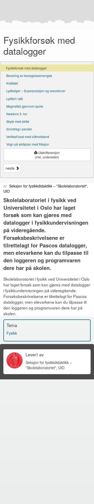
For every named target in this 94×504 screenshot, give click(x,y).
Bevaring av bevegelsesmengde (29, 75)
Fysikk (12, 333)
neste (10, 168)
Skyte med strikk (17, 121)
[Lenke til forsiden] (46, 14)
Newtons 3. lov (16, 114)
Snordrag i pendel (19, 129)
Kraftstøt (12, 83)
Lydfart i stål (14, 98)
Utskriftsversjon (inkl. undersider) (47, 154)
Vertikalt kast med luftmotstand (27, 136)
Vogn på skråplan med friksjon (27, 144)
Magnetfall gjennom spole (24, 106)
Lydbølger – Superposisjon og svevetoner (35, 90)
